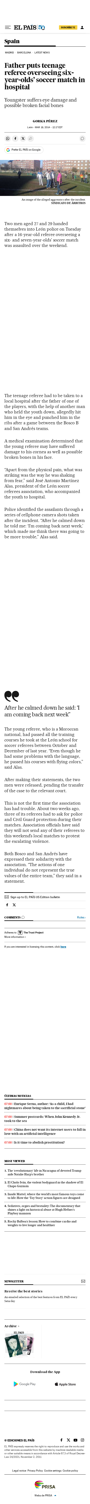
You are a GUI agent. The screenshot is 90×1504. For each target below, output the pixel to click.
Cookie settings (52, 1470)
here (63, 946)
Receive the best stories (23, 1291)
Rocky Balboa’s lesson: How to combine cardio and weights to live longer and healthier (42, 1223)
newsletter (14, 1281)
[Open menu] (7, 27)
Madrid (9, 52)
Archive (10, 1326)
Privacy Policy (35, 1470)
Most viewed (14, 1161)
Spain (11, 41)
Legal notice (19, 1470)
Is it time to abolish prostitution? (39, 1142)
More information (14, 936)
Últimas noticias (17, 1096)
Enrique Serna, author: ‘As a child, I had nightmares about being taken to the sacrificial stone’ (45, 1106)
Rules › (81, 917)
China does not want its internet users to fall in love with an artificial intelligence (45, 1132)
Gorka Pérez (45, 121)
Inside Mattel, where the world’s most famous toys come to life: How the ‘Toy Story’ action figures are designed (46, 1196)
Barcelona (24, 52)
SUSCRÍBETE (68, 27)
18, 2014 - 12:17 (48, 127)
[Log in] (82, 27)
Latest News (42, 52)
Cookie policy (70, 1470)
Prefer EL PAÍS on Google (26, 149)
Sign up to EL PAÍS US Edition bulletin (35, 897)
